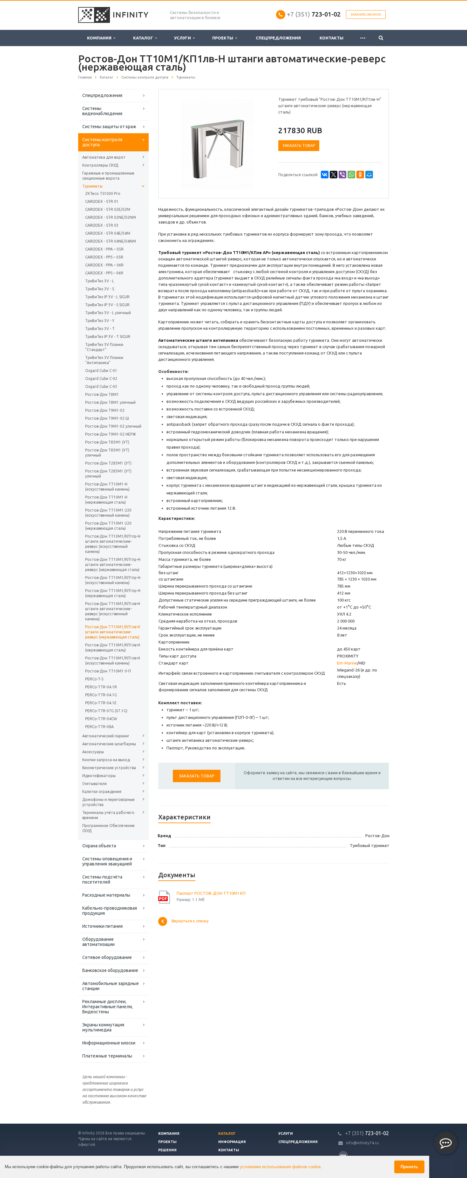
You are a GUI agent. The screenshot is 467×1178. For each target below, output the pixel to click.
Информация (232, 1142)
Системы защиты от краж (109, 126)
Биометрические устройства (109, 768)
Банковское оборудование (110, 970)
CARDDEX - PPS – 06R (104, 273)
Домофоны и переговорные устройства (108, 802)
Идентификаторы (99, 776)
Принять (409, 1166)
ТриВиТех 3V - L (99, 281)
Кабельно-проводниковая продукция (109, 911)
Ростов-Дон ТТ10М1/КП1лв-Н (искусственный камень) (112, 660)
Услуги (183, 38)
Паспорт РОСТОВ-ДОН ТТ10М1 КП (211, 893)
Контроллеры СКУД (100, 165)
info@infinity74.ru (362, 1143)
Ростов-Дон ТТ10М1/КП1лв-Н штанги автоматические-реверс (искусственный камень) (112, 611)
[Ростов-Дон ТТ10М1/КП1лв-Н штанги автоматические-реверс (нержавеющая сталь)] (217, 144)
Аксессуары (93, 752)
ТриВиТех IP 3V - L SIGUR (107, 297)
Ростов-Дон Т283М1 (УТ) (108, 463)
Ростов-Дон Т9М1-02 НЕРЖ (110, 434)
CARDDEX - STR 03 (101, 225)
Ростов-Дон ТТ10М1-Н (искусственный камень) (107, 486)
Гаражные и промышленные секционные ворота (108, 175)
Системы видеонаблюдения (102, 111)
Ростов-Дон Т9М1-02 (105, 410)
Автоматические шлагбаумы (109, 744)
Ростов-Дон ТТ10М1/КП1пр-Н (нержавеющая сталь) (112, 593)
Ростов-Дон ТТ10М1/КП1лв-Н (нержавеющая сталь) (112, 647)
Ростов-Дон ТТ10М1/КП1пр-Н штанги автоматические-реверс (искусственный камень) (112, 544)
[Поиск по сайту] (381, 38)
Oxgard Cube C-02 (101, 378)
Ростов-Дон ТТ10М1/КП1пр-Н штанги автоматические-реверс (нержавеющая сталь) (112, 564)
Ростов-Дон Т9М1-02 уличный (113, 426)
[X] (333, 174)
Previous (176, 143)
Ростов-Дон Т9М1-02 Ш (107, 418)
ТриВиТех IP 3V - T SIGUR (107, 336)
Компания (100, 38)
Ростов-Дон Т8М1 (102, 394)
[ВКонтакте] (324, 174)
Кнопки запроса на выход (106, 760)
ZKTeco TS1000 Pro (102, 193)
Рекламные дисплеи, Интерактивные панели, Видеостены (107, 1006)
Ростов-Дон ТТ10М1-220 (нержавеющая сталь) (108, 525)
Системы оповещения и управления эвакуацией (107, 861)
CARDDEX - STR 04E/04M (107, 233)
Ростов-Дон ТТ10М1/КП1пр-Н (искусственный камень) (112, 580)
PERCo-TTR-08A (99, 727)
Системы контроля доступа (102, 142)
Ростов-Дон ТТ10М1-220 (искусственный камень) (108, 512)
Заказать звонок (366, 14)
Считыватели (94, 784)
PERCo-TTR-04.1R (101, 687)
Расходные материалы (106, 895)
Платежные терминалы (107, 1055)
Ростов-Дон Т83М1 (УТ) (107, 442)
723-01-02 (314, 14)
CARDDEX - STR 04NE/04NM (110, 241)
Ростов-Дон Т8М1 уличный (110, 402)
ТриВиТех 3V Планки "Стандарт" (104, 347)
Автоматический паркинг (105, 736)
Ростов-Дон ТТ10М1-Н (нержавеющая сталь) (106, 499)
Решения (167, 1150)
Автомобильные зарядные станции (110, 986)
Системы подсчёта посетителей (102, 879)
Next (257, 143)
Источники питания (102, 926)
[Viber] (342, 174)
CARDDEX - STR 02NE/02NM (110, 217)
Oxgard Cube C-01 (101, 371)
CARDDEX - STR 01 (101, 201)
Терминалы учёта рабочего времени (108, 815)
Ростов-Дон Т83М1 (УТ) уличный (107, 452)
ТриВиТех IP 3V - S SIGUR (107, 305)
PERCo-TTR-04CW (101, 719)
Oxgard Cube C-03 (101, 386)
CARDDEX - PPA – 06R (104, 265)
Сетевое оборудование (107, 957)
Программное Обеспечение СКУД (108, 828)
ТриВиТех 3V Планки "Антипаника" (104, 360)
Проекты (223, 38)
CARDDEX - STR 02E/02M (107, 209)
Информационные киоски (108, 1042)
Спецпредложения (278, 38)
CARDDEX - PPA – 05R (104, 249)
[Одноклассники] (360, 174)
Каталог (144, 38)
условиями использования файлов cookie (280, 1166)
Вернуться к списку (190, 921)
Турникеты (92, 186)
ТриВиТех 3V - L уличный (108, 313)
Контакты (331, 38)
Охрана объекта (99, 845)
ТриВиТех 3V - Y (99, 321)
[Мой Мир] (369, 174)
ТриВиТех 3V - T (100, 329)
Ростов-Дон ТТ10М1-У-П (108, 671)
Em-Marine (347, 663)
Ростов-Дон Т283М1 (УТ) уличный (108, 473)
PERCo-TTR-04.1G (101, 695)
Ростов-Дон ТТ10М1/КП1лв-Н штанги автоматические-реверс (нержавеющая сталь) (112, 632)
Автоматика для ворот (103, 157)
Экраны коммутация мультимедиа (103, 1027)
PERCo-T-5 (94, 679)
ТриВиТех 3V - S (99, 289)
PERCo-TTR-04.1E (101, 703)
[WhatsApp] (351, 174)
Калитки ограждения (101, 791)
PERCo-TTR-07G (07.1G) (106, 711)
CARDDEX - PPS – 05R (104, 257)
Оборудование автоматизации (98, 942)
